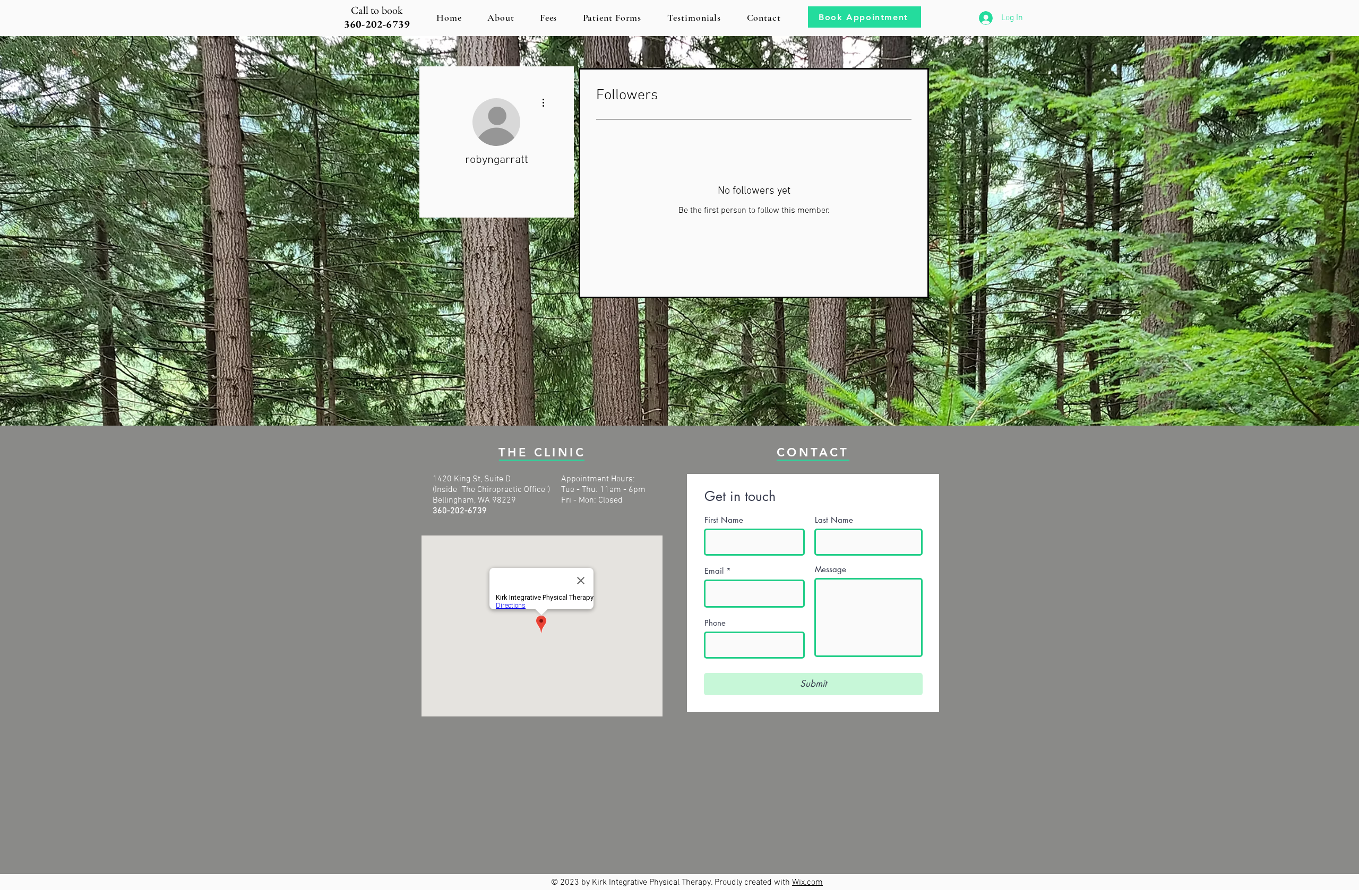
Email (714, 571)
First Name (723, 520)
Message (830, 569)
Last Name (834, 520)
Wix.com (807, 882)
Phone (715, 623)
